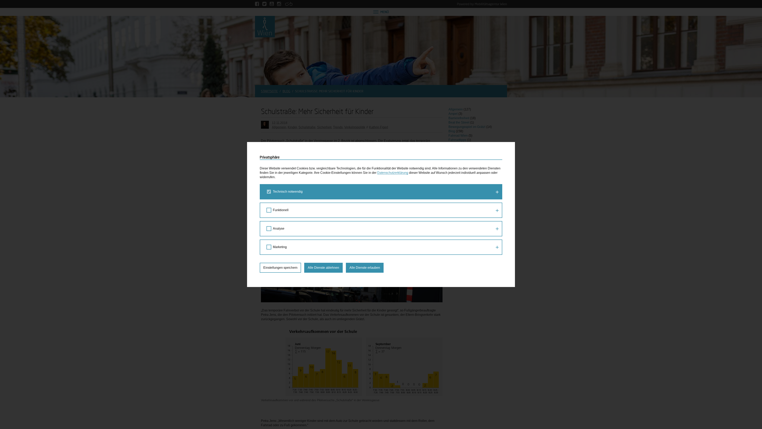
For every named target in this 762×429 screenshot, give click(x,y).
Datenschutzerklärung (392, 172)
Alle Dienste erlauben (364, 267)
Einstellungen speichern (280, 267)
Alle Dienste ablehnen (323, 267)
